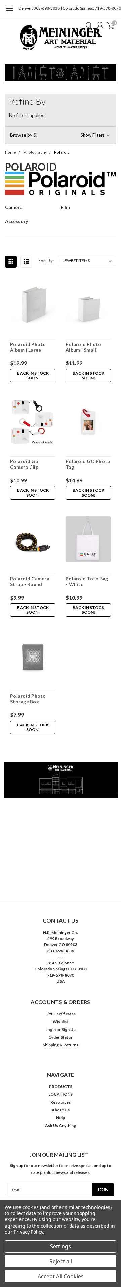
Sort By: (46, 260)
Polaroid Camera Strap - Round (29, 581)
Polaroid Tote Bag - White (87, 581)
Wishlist (60, 1021)
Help (60, 1117)
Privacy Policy (28, 1232)
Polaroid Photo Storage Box (28, 699)
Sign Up (69, 1029)
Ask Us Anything (60, 1125)
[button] (60, 135)
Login (50, 1029)
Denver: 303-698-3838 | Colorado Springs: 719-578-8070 (69, 8)
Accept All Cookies (61, 1276)
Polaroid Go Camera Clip (24, 464)
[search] (87, 25)
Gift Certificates (60, 1013)
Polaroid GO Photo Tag (88, 464)
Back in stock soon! (33, 375)
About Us (61, 1109)
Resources (60, 1102)
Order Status (60, 1037)
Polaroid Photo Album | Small (84, 347)
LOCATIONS (60, 1094)
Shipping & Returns (60, 1045)
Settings (60, 1246)
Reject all (60, 1261)
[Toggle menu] (9, 11)
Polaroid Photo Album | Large (28, 347)
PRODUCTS (60, 1086)
